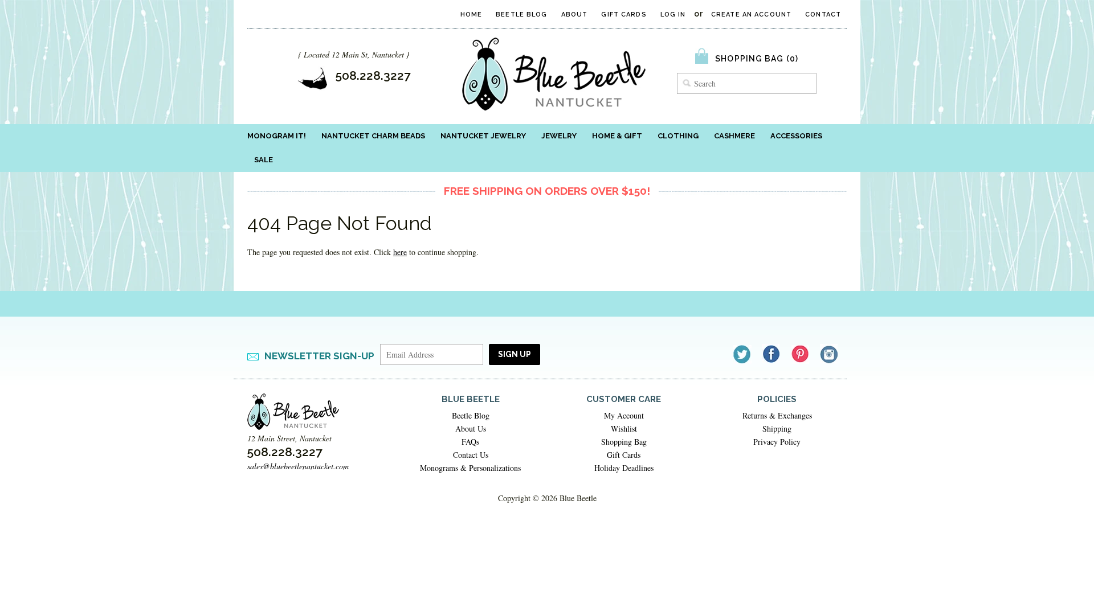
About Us (470, 428)
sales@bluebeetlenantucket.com (298, 466)
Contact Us (470, 454)
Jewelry (559, 136)
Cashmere (734, 136)
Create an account (751, 14)
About (574, 14)
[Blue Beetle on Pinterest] (801, 354)
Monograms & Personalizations (470, 467)
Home (471, 14)
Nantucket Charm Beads (373, 136)
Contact (823, 14)
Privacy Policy (777, 441)
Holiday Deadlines (624, 467)
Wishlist (624, 428)
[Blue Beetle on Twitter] (743, 354)
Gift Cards (623, 14)
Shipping (776, 428)
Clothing (678, 136)
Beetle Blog (521, 14)
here (400, 252)
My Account (624, 415)
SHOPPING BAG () (756, 58)
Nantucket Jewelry (483, 136)
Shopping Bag (624, 441)
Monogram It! (276, 136)
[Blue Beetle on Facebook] (772, 354)
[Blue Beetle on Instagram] (830, 354)
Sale (263, 159)
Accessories (796, 136)
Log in (673, 14)
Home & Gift (617, 136)
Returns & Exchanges (777, 415)
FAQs (470, 441)
